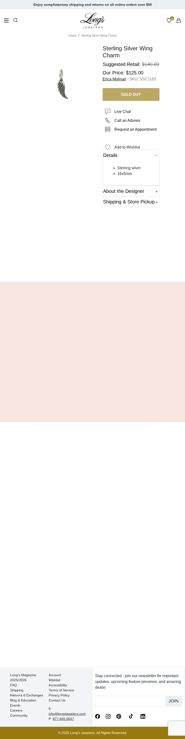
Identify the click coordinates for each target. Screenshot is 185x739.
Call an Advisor (127, 120)
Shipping (16, 690)
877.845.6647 (63, 719)
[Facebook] (97, 716)
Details (110, 155)
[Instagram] (108, 716)
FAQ (13, 685)
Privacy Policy (59, 695)
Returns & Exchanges (26, 695)
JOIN (173, 701)
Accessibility (58, 685)
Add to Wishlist (127, 147)
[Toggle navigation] (6, 21)
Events (15, 705)
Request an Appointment (135, 129)
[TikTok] (131, 716)
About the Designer (123, 191)
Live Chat (122, 112)
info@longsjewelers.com (67, 714)
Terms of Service (61, 690)
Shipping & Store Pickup (129, 201)
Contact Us (57, 700)
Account (55, 675)
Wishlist (54, 680)
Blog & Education (23, 700)
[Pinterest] (118, 716)
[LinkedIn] (142, 716)
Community (18, 715)
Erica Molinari (114, 79)
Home (72, 35)
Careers (16, 710)
